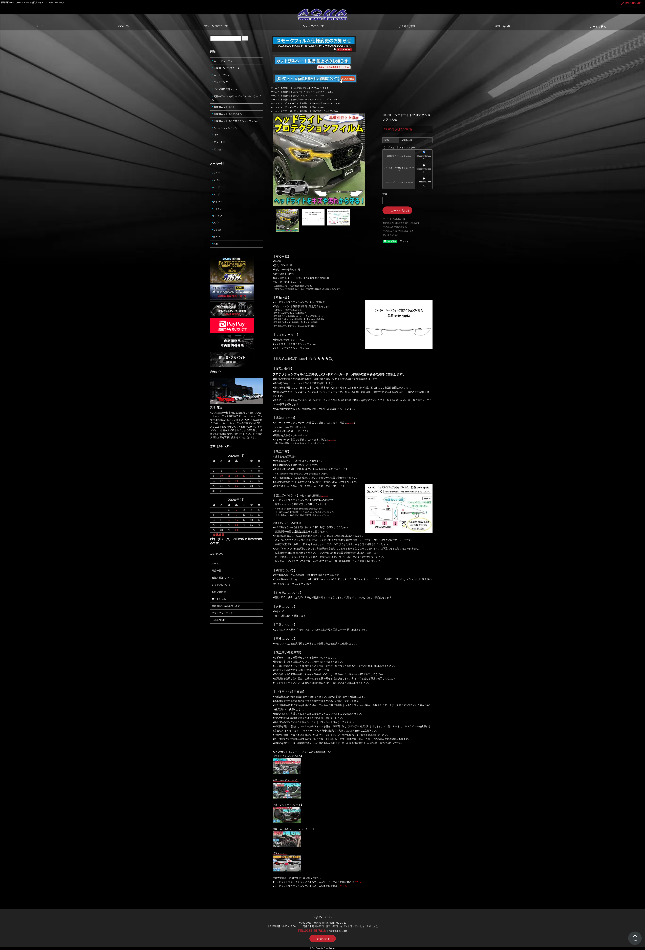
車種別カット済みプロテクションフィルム (300, 88)
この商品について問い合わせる (398, 231)
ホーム (40, 26)
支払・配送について (216, 26)
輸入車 (216, 236)
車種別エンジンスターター (227, 68)
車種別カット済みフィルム (293, 95)
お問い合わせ (502, 26)
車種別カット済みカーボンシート (315, 103)
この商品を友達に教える (395, 227)
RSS (214, 620)
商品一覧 (123, 26)
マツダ (325, 88)
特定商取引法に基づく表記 (226, 605)
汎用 (215, 243)
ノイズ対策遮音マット (225, 89)
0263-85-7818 (634, 3)
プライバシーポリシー (223, 613)
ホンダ (216, 187)
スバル (216, 180)
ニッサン (217, 208)
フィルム (329, 92)
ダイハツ (217, 201)
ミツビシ (217, 229)
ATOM (222, 620)
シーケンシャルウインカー (227, 128)
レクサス (217, 215)
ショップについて (313, 26)
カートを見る (598, 26)
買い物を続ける (390, 235)
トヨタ (216, 173)
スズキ (216, 222)
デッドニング (220, 82)
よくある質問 (407, 26)
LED (215, 135)
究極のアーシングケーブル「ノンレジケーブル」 (236, 98)
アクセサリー (220, 142)
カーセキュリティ (222, 61)
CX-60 (319, 92)
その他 (217, 149)
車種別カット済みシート (292, 92)
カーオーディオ (221, 75)
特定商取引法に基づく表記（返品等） (401, 223)
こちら (350, 422)
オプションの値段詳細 (394, 218)
